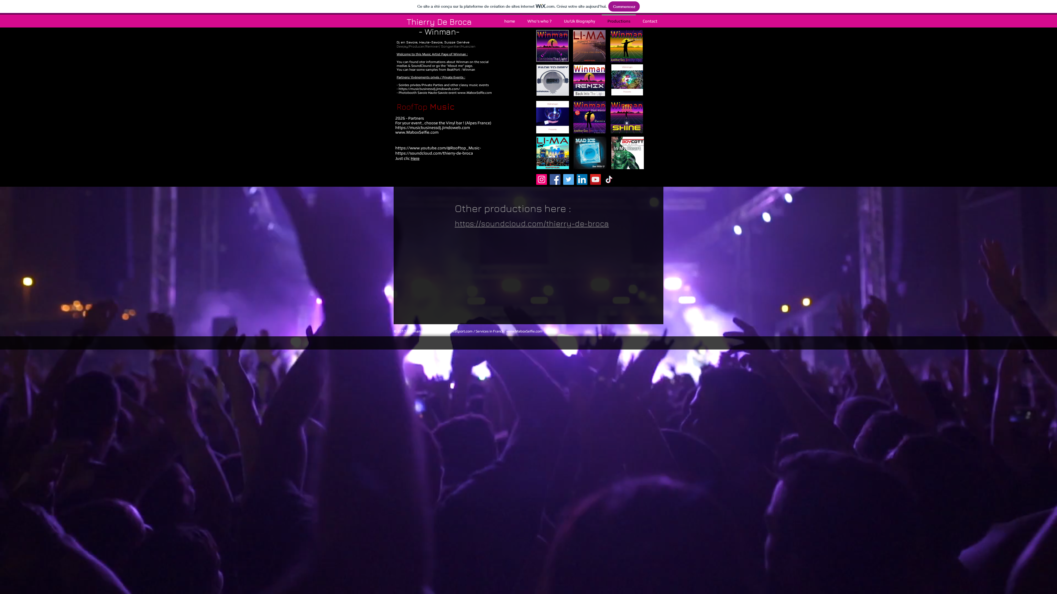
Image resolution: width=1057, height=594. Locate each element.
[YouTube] (595, 179)
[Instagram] (541, 179)
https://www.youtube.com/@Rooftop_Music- (438, 147)
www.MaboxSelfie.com (474, 93)
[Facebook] (555, 179)
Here (415, 158)
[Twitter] (568, 179)
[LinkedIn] (582, 179)
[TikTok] (609, 179)
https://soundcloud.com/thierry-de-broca (532, 223)
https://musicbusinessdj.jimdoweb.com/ (429, 89)
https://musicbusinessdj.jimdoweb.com (432, 127)
